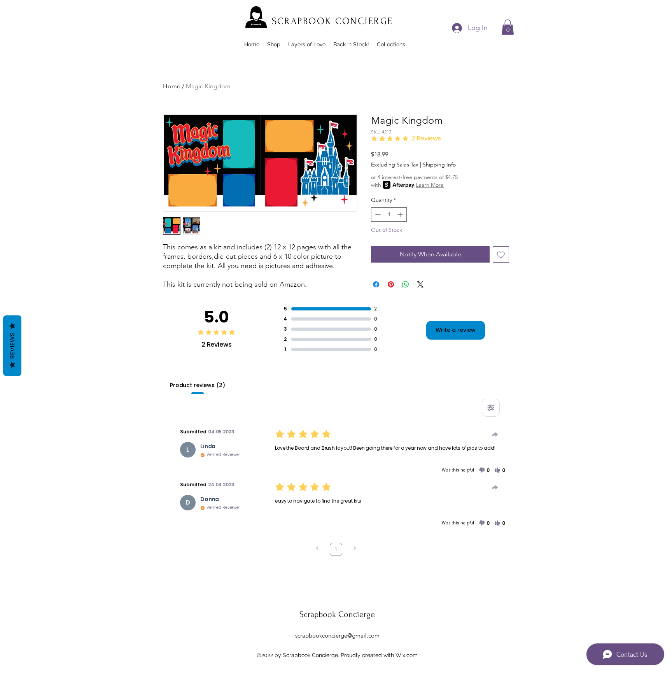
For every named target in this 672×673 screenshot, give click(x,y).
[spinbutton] (389, 214)
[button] (507, 27)
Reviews (12, 346)
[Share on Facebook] (376, 284)
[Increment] (401, 214)
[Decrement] (377, 214)
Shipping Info (439, 164)
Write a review (456, 330)
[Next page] (354, 549)
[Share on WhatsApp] (405, 284)
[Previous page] (317, 549)
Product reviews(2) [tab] (197, 385)
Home (171, 86)
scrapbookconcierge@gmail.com (337, 635)
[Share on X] (420, 284)
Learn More (430, 184)
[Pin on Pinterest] (391, 284)
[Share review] (495, 434)
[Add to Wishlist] (501, 254)
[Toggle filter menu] (491, 408)
